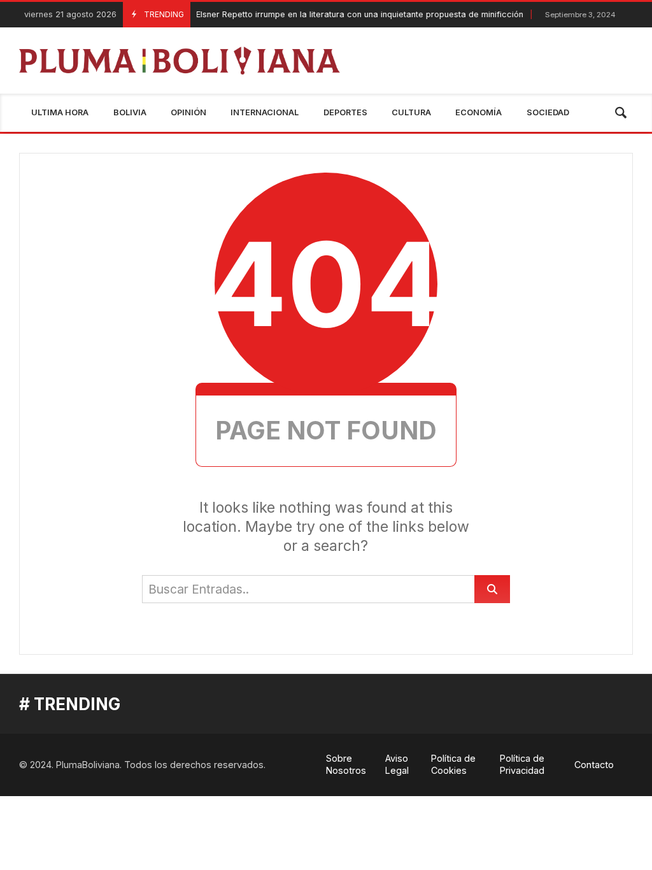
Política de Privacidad (522, 764)
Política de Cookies (453, 764)
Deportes (345, 112)
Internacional (264, 112)
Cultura (411, 112)
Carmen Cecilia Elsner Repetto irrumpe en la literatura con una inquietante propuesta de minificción (294, 14)
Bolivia (129, 112)
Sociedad (548, 112)
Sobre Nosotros (346, 764)
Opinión (188, 112)
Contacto (594, 764)
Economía (478, 112)
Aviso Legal (397, 764)
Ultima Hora (60, 112)
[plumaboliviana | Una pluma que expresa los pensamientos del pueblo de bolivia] (180, 60)
